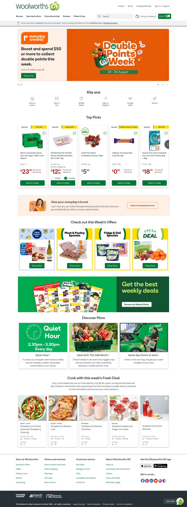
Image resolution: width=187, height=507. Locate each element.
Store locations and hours (55, 464)
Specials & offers (23, 464)
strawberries (67, 383)
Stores (130, 6)
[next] (166, 144)
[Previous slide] (162, 85)
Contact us (80, 482)
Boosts (19, 478)
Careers (109, 473)
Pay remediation (94, 504)
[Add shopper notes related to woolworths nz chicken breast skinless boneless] (74, 133)
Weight (58, 178)
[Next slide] (167, 85)
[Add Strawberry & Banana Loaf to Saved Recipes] (74, 398)
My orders (80, 464)
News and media (113, 478)
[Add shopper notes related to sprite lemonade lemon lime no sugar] (44, 133)
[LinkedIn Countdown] (151, 480)
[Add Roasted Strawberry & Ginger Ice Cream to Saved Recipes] (135, 398)
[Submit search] (99, 16)
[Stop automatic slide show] (158, 85)
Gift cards (48, 478)
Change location (110, 23)
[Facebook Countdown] (143, 480)
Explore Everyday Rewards (143, 205)
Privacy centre (108, 504)
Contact (121, 6)
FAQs (78, 473)
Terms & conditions (124, 504)
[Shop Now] (37, 249)
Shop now (28, 75)
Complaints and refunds (86, 478)
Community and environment (118, 469)
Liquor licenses (79, 504)
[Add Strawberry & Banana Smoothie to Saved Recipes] (105, 398)
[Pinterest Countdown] (147, 480)
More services (50, 482)
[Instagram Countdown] (160, 480)
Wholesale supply (113, 482)
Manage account (83, 469)
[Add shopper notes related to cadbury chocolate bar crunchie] (135, 133)
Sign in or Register (162, 6)
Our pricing (20, 482)
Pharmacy (48, 473)
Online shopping (51, 469)
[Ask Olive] (180, 502)
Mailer (18, 469)
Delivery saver (21, 473)
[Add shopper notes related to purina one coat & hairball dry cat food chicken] (166, 133)
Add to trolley (32, 183)
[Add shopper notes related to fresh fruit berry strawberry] (105, 133)
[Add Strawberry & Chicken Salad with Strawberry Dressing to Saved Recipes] (44, 398)
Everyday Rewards (143, 6)
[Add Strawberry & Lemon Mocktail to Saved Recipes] (166, 398)
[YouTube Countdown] (156, 480)
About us (109, 464)
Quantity (71, 178)
